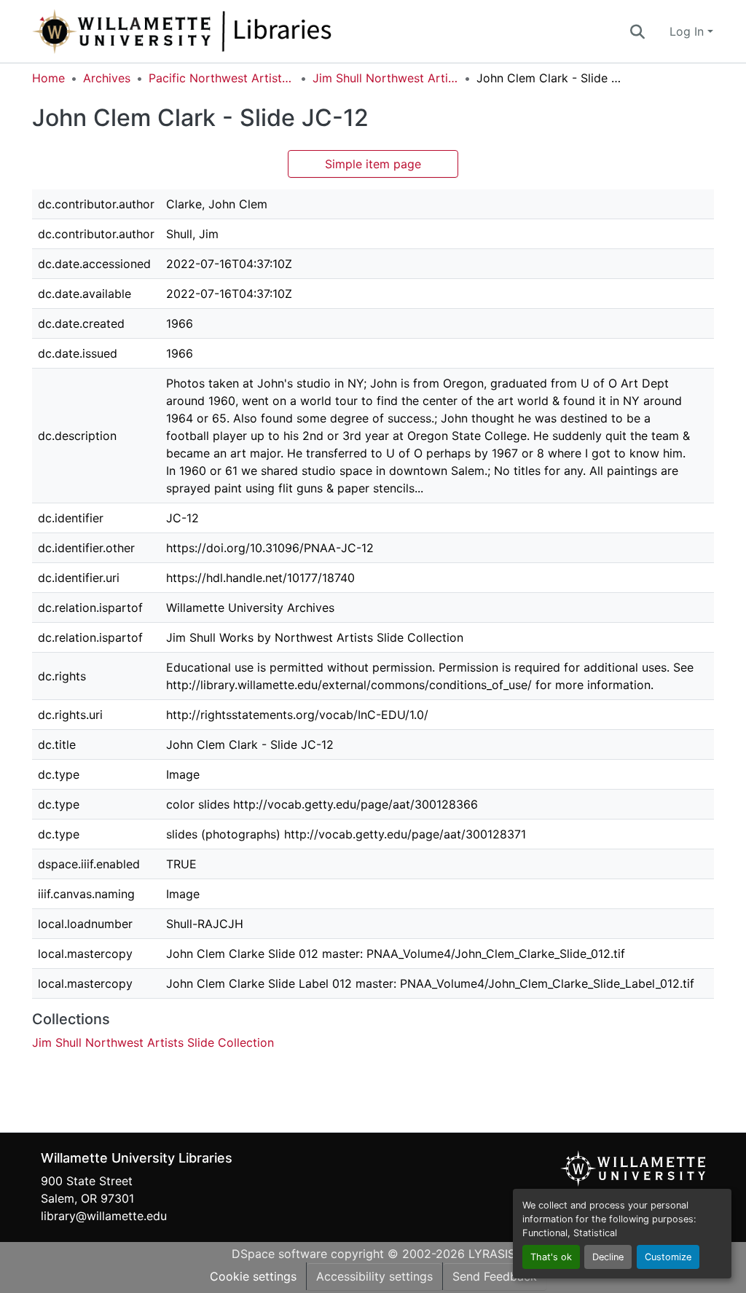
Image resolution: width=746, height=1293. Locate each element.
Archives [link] (106, 78)
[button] (230, 31)
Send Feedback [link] (494, 1276)
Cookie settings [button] (253, 1276)
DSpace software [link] (279, 1253)
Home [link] (48, 78)
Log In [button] (688, 31)
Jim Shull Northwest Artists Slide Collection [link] (385, 78)
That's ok (551, 1256)
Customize (668, 1256)
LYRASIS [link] (491, 1253)
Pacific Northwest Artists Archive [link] (221, 78)
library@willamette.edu (104, 1215)
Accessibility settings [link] (374, 1276)
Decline (608, 1256)
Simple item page (373, 164)
